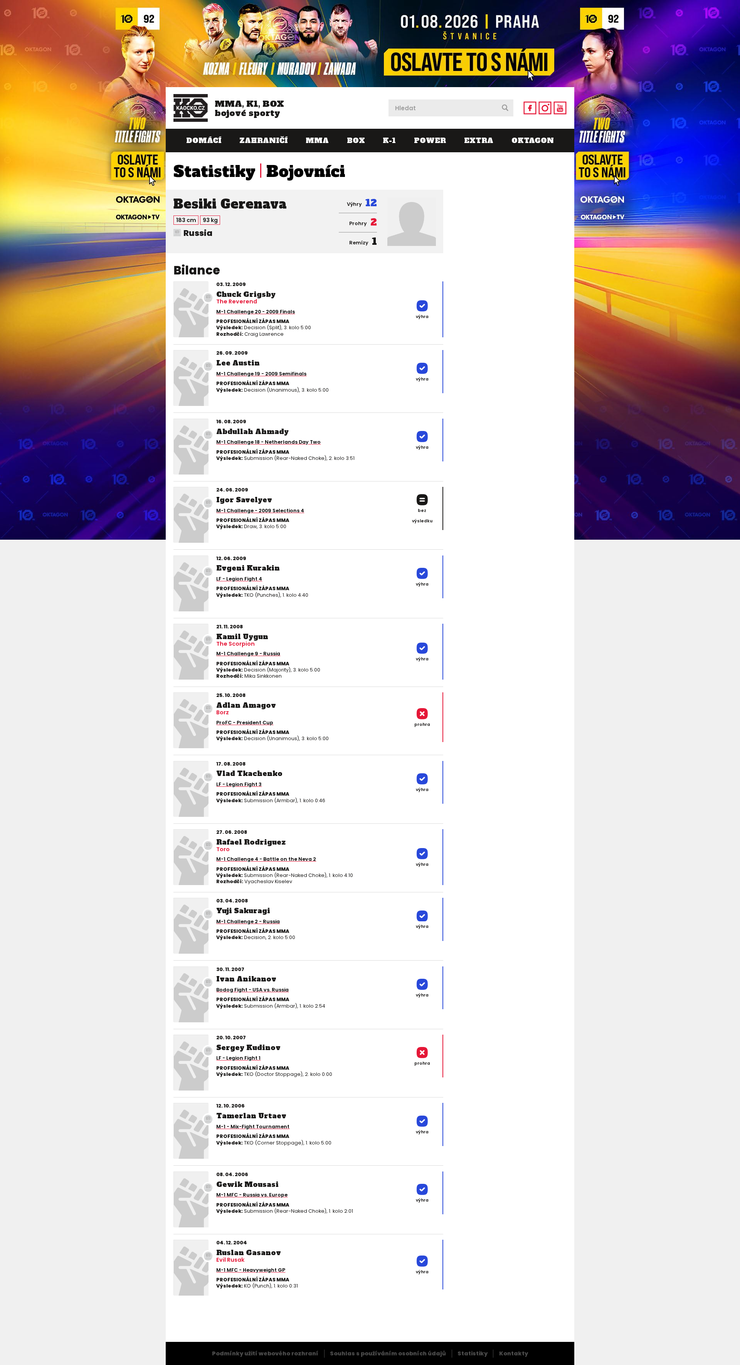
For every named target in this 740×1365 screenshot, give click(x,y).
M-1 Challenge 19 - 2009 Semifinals (261, 373)
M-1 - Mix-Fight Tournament (252, 1126)
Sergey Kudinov (248, 1047)
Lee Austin (238, 363)
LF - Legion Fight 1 (238, 1058)
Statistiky (214, 171)
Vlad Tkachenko (249, 773)
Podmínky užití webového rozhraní (265, 1353)
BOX (356, 140)
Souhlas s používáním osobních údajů (388, 1353)
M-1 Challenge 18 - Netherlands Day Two (268, 442)
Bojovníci (305, 171)
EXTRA (478, 140)
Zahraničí (263, 140)
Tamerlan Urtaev (251, 1116)
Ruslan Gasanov (248, 1252)
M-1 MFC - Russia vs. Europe (252, 1195)
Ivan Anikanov (246, 979)
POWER (430, 140)
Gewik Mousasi (247, 1184)
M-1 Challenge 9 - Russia (248, 653)
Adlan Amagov (246, 705)
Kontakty (513, 1353)
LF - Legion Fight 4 (239, 579)
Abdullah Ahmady (252, 431)
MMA (317, 140)
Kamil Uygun (242, 636)
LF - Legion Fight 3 (239, 784)
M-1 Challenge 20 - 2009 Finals (255, 311)
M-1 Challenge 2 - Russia (248, 921)
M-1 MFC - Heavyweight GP (250, 1270)
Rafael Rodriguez (251, 842)
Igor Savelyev (244, 500)
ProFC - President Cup (244, 722)
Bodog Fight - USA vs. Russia (252, 989)
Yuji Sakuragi (243, 911)
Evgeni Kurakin (248, 568)
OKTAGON (532, 140)
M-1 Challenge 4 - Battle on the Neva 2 (266, 859)
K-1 (389, 140)
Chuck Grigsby (246, 294)
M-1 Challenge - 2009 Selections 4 (260, 510)
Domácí (203, 140)
